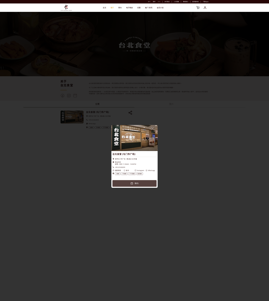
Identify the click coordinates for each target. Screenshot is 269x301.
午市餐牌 (124, 173)
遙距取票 (118, 170)
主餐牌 (117, 173)
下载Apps (206, 2)
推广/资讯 (148, 8)
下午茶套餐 (132, 173)
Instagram (140, 170)
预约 (120, 8)
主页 (104, 8)
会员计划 (160, 8)
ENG (159, 2)
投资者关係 (195, 2)
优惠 (139, 8)
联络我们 (185, 2)
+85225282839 (120, 167)
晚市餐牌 (140, 173)
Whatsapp (151, 170)
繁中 (149, 2)
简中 (154, 2)
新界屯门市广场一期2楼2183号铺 (126, 159)
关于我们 (167, 2)
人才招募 (176, 2)
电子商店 (129, 8)
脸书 (127, 170)
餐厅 (112, 8)
